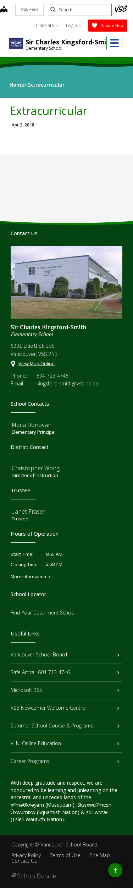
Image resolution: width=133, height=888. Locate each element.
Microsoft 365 (26, 690)
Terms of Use (65, 855)
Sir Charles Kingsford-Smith (69, 42)
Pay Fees (30, 9)
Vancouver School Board (39, 654)
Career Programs (30, 761)
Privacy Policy (26, 855)
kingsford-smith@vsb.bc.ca (67, 383)
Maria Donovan (31, 425)
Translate (45, 25)
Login (72, 25)
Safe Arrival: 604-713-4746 (40, 672)
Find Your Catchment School (43, 612)
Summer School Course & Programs (52, 725)
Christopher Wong (36, 468)
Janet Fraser (28, 511)
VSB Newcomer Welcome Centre (48, 707)
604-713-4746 (52, 375)
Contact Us (24, 860)
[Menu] (114, 43)
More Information (28, 577)
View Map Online (36, 363)
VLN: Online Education (36, 743)
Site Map (100, 855)
